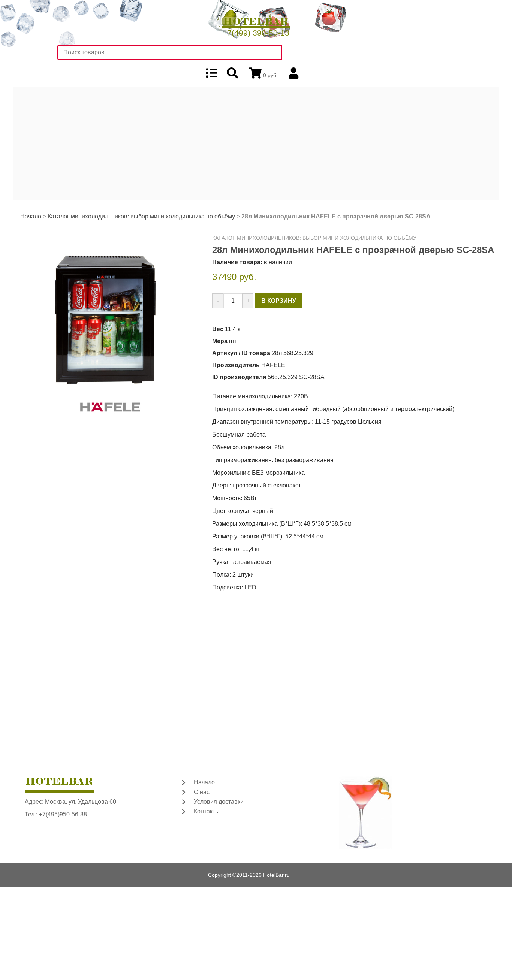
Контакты (207, 811)
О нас (202, 792)
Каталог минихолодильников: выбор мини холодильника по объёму (141, 216)
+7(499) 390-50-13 (256, 32)
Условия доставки (219, 801)
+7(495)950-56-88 (63, 814)
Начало (30, 216)
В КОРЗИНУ (278, 301)
